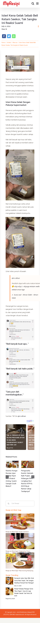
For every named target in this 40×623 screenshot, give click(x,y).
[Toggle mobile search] (33, 3)
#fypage (26, 286)
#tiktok (14, 289)
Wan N (4, 29)
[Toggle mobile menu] (37, 3)
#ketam (32, 286)
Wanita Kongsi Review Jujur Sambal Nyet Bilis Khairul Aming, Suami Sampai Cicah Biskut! (11, 478)
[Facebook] (4, 36)
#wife (37, 286)
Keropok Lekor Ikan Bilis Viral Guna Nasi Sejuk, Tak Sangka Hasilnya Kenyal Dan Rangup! (24, 580)
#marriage (21, 289)
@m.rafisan (16, 278)
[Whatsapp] (13, 36)
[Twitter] (9, 36)
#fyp (16, 286)
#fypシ (20, 286)
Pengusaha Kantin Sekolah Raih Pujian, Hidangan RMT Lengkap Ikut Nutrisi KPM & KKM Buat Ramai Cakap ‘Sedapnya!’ (27, 481)
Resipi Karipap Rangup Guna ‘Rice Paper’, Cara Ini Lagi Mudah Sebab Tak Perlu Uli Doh (23, 592)
